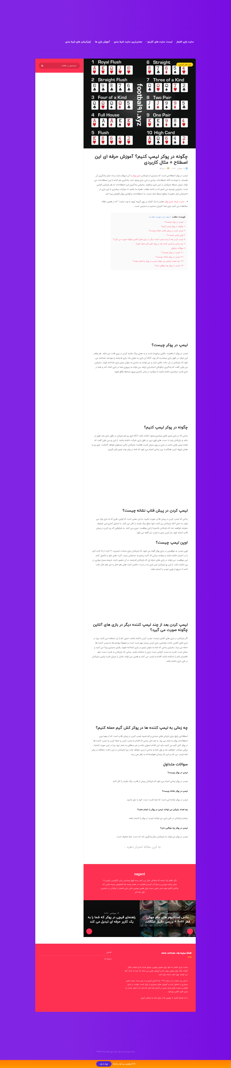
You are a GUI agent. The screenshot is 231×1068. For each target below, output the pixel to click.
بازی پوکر (136, 175)
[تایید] (42, 66)
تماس (108, 952)
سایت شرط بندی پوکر (174, 201)
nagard (139, 874)
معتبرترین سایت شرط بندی (128, 41)
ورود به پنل (104, 1064)
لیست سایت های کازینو (160, 41)
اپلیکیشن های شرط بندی (78, 41)
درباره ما (107, 958)
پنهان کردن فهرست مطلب (159, 217)
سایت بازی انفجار (185, 41)
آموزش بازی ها (102, 41)
